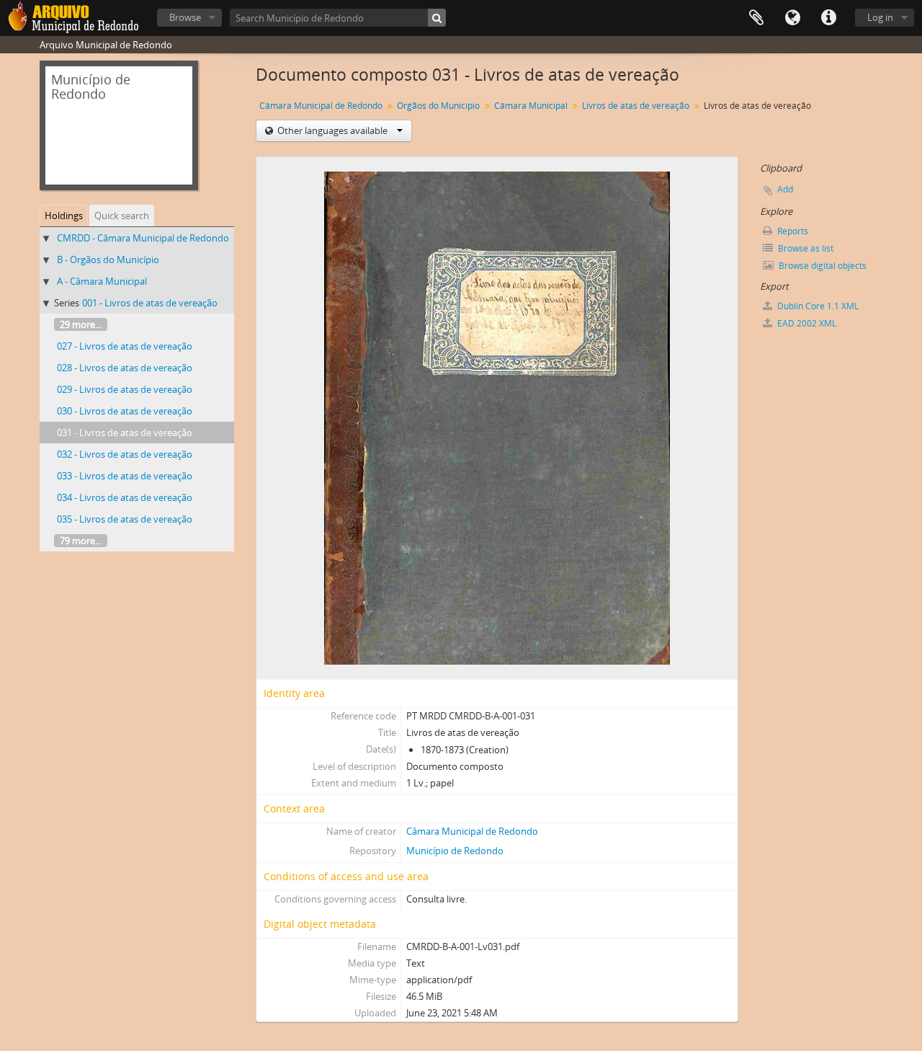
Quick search (121, 215)
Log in (880, 17)
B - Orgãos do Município (108, 259)
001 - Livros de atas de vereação (150, 302)
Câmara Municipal (531, 105)
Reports (791, 231)
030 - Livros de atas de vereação (124, 410)
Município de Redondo (454, 850)
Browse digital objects (821, 266)
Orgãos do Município (438, 105)
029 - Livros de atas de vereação (124, 389)
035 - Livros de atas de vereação (124, 519)
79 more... (81, 540)
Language (792, 18)
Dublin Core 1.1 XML (817, 306)
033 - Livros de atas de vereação (124, 475)
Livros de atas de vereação (635, 105)
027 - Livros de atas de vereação (124, 346)
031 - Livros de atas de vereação (124, 432)
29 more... (81, 324)
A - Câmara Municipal (102, 281)
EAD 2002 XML (805, 323)
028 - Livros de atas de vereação (124, 367)
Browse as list (804, 248)
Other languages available (332, 130)
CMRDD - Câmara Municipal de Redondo (143, 237)
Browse (185, 17)
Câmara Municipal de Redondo (320, 105)
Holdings (64, 215)
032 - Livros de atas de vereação (124, 454)
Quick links (828, 18)
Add (785, 189)
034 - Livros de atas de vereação (124, 497)
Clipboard (756, 18)
